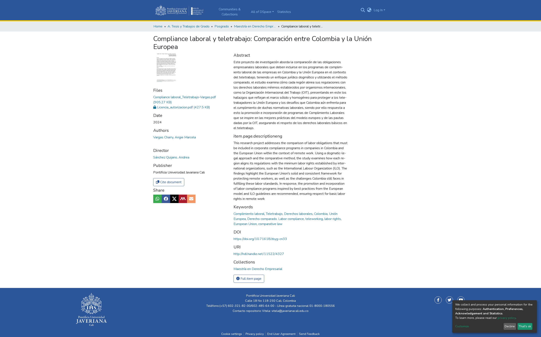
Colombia (321, 213)
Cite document (170, 182)
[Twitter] (449, 300)
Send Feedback (309, 334)
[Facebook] (438, 300)
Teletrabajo (274, 213)
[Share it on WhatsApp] (157, 199)
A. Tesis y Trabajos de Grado (188, 26)
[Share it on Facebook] (166, 199)
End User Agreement (281, 334)
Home (158, 26)
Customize (462, 326)
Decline (510, 326)
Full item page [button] (250, 278)
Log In (378, 10)
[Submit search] (363, 10)
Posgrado (221, 26)
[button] (369, 10)
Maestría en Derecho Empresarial (255, 26)
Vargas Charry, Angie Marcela (174, 137)
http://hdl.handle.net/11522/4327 (259, 254)
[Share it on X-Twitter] (174, 199)
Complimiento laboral (249, 213)
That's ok (525, 326)
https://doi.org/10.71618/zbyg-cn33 (260, 239)
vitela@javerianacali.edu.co (290, 311)
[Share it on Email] (191, 199)
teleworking (314, 219)
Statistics (284, 12)
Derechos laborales (298, 213)
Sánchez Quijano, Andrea (171, 157)
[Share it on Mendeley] (183, 199)
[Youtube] (460, 300)
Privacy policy (255, 334)
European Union (246, 224)
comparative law (270, 224)
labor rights (333, 219)
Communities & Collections (230, 12)
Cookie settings (231, 334)
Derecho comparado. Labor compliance (276, 219)
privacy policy (507, 318)
